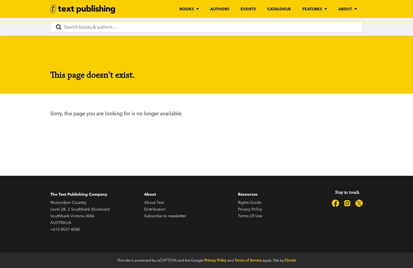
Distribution (154, 209)
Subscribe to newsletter (165, 215)
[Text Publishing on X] (359, 203)
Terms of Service (248, 260)
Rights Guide (249, 202)
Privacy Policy (250, 209)
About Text (154, 202)
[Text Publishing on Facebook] (335, 203)
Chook (290, 260)
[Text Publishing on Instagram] (347, 203)
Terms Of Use (250, 215)
